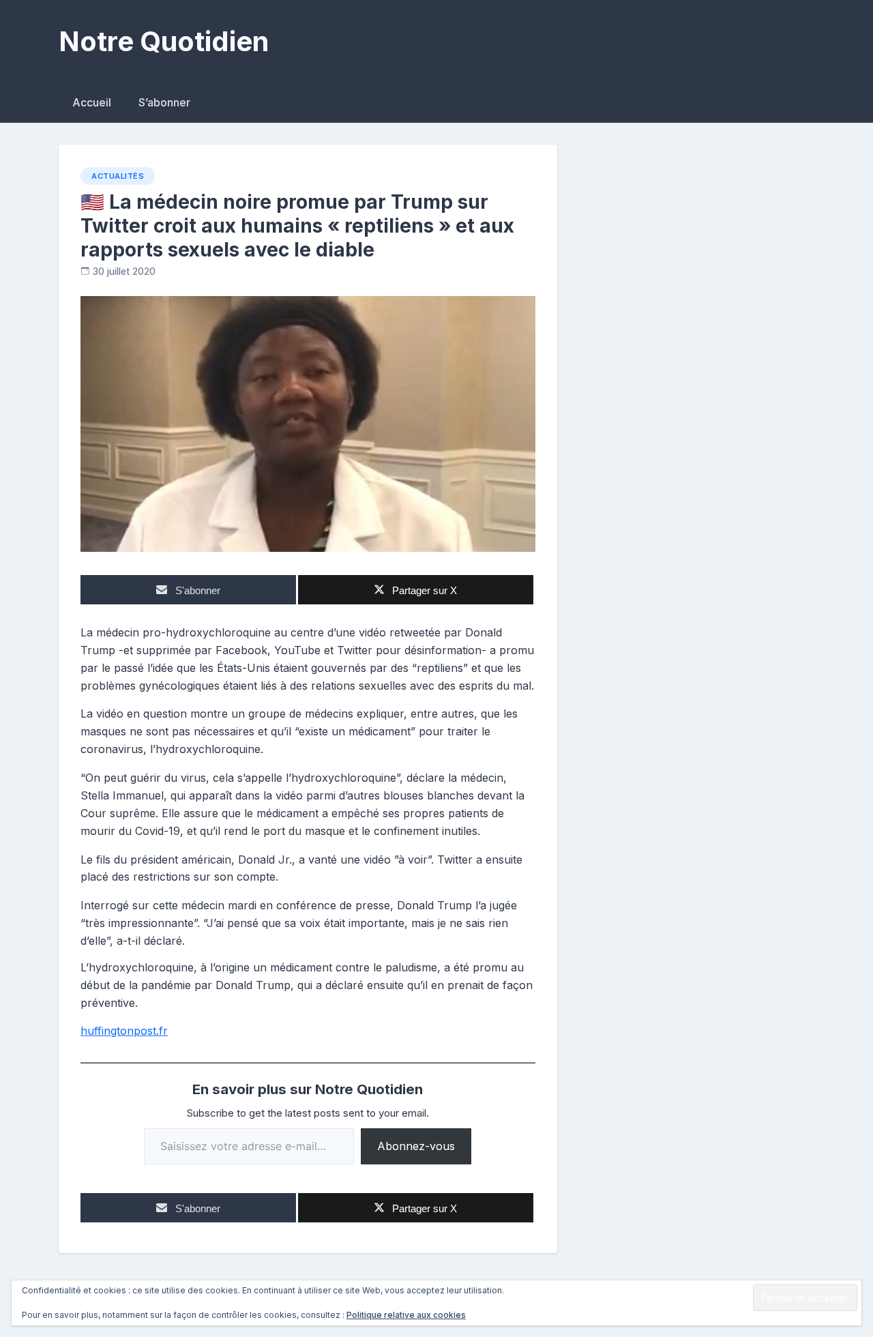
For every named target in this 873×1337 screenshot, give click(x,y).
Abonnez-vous (416, 1146)
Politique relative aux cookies (406, 1315)
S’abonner (164, 102)
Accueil (91, 102)
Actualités (117, 176)
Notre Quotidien (164, 41)
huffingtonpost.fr (124, 1031)
